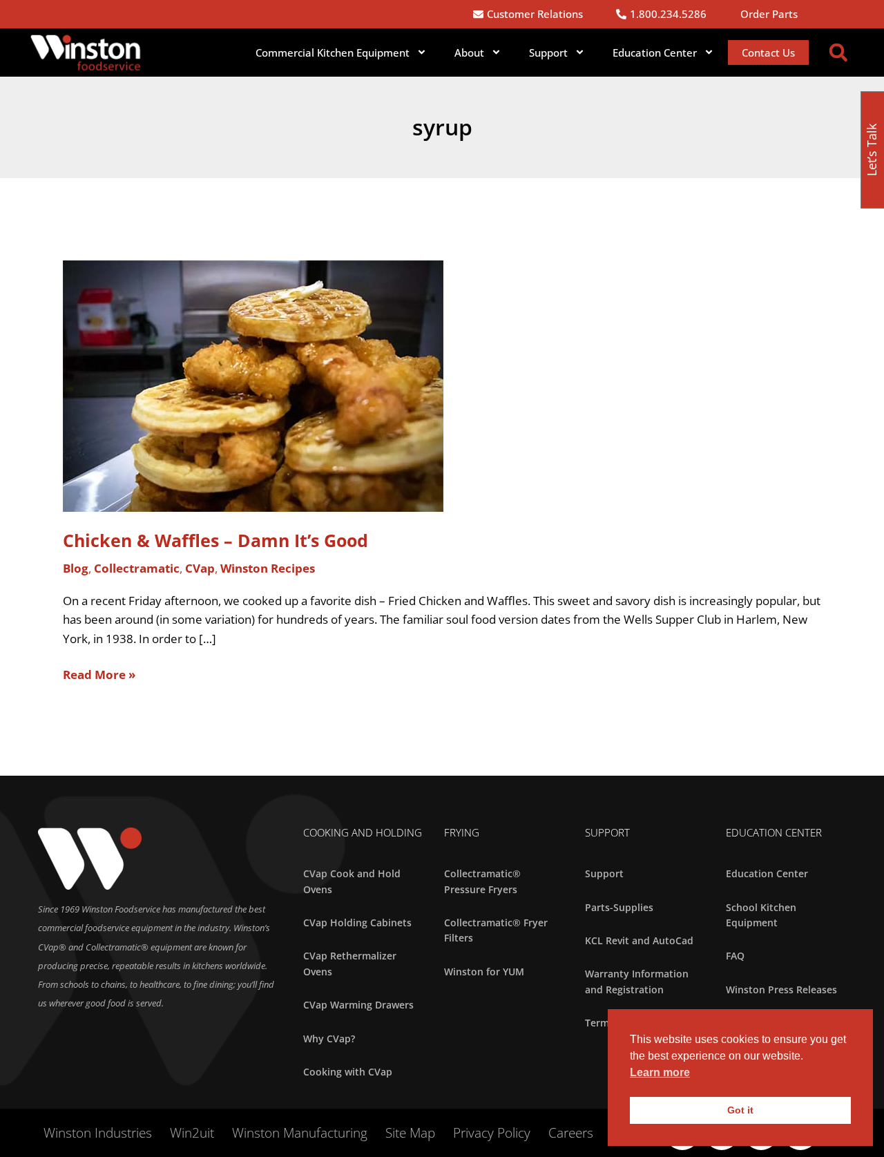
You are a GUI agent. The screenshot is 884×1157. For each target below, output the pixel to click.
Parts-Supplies (619, 907)
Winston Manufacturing (299, 1133)
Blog (75, 568)
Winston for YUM (484, 971)
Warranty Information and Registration (637, 981)
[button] (838, 52)
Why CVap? (329, 1038)
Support (548, 52)
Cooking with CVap (347, 1071)
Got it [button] (740, 1110)
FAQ (735, 955)
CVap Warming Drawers (358, 1004)
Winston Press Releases (781, 989)
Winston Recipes (267, 568)
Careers (570, 1133)
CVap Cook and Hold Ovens (352, 881)
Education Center (767, 873)
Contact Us (768, 52)
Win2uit (192, 1133)
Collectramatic (137, 568)
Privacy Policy (491, 1133)
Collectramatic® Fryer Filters (496, 930)
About (469, 52)
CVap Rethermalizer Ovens (349, 963)
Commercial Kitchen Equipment (333, 52)
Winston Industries (98, 1133)
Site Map (410, 1133)
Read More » (99, 673)
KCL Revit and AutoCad (639, 940)
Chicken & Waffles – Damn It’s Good (215, 540)
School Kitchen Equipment (761, 915)
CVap (200, 568)
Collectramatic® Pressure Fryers (482, 881)
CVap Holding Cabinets (357, 922)
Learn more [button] (660, 1072)
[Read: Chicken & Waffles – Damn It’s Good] (253, 384)
